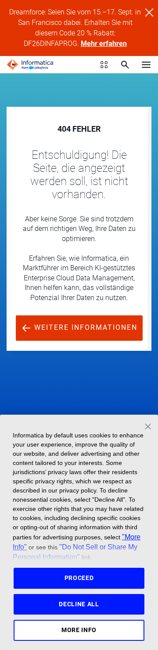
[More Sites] (104, 64)
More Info (79, 629)
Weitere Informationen (84, 327)
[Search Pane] (125, 64)
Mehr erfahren (104, 43)
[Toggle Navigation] (146, 64)
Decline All (79, 604)
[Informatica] (30, 65)
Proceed (79, 577)
